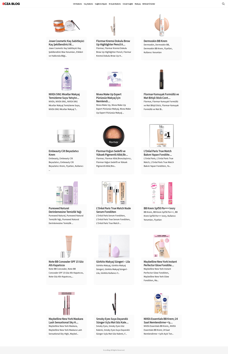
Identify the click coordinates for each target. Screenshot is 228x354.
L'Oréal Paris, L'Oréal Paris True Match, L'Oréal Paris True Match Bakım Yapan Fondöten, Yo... (159, 158)
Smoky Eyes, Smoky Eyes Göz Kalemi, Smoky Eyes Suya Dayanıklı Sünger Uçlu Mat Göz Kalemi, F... (113, 326)
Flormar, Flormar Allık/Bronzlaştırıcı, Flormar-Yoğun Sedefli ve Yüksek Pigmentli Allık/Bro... (113, 158)
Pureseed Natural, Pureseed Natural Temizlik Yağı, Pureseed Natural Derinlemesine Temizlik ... (66, 216)
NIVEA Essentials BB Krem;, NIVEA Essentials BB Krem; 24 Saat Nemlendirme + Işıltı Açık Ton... (161, 326)
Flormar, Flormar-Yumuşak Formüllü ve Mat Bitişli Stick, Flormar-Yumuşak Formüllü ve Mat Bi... (161, 102)
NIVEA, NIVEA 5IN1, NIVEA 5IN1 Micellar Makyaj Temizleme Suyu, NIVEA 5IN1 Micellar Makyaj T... (64, 102)
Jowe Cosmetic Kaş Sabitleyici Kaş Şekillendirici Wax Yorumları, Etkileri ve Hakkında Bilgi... (66, 48)
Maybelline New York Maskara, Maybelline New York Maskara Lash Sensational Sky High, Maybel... (66, 326)
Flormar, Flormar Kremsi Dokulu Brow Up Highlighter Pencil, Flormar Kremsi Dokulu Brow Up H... (113, 48)
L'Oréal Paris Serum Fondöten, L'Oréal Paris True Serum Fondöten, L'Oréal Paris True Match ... (113, 216)
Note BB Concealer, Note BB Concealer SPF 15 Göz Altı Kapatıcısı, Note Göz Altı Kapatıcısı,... (66, 269)
